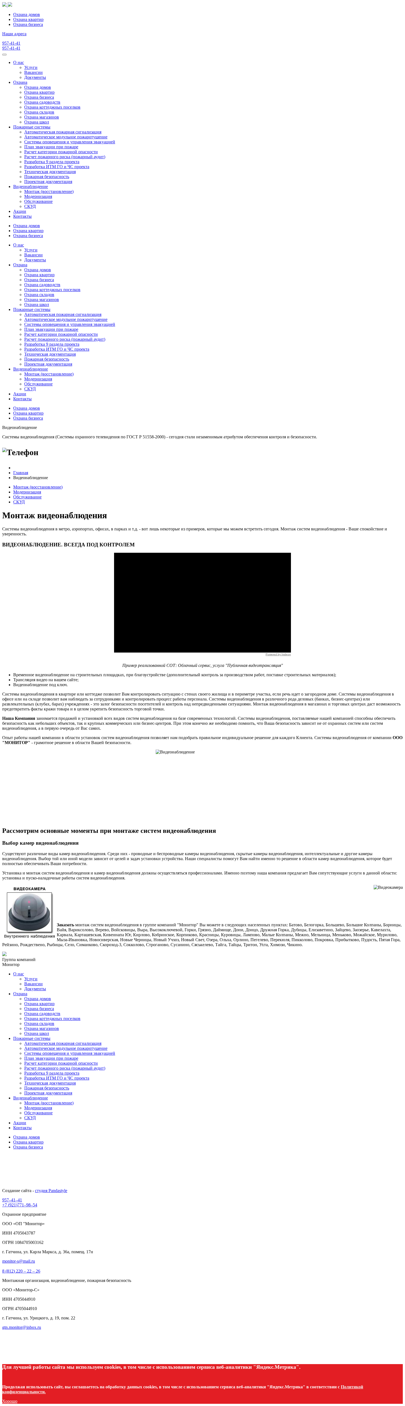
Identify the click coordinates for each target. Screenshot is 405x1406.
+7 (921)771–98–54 (19, 1205)
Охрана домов (26, 14)
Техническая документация (50, 171)
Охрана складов (39, 112)
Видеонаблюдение (30, 186)
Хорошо (9, 1401)
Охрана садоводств (42, 102)
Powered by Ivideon (278, 654)
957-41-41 (11, 43)
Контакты (22, 216)
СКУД (30, 206)
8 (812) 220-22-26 (70, 452)
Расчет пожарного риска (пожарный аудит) (64, 156)
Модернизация (38, 196)
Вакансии (33, 72)
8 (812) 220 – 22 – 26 (21, 1271)
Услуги (30, 67)
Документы (35, 77)
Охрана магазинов (41, 117)
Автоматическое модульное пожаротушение (65, 137)
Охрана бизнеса (28, 24)
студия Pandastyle (51, 1190)
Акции (19, 211)
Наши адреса (14, 33)
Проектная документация (48, 181)
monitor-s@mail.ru (18, 1261)
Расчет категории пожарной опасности (61, 151)
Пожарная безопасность (46, 176)
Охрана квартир (28, 19)
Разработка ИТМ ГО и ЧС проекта (56, 166)
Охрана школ (36, 122)
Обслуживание (38, 201)
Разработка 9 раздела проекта (51, 161)
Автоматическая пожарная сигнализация (62, 132)
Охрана (20, 82)
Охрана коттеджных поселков (52, 107)
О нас (18, 62)
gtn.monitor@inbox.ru (21, 1327)
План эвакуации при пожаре (51, 146)
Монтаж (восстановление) (49, 191)
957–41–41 (12, 1200)
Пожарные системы (31, 127)
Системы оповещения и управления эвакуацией (69, 141)
